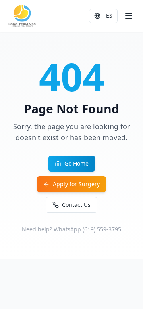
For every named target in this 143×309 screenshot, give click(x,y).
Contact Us (76, 204)
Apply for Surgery (76, 184)
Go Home (76, 163)
